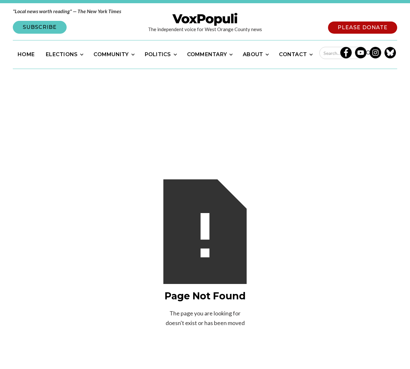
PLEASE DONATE (363, 27)
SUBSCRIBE (40, 27)
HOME (26, 54)
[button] (64, 54)
